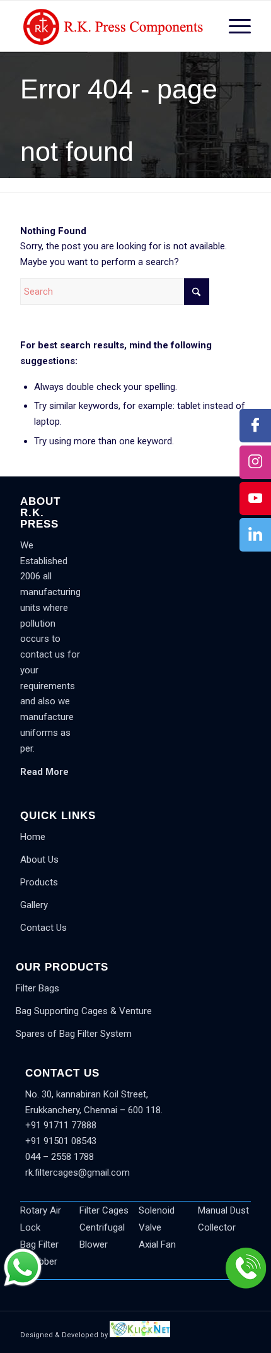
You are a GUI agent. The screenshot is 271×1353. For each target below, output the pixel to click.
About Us (39, 859)
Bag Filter (39, 1244)
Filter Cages (104, 1210)
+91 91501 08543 (60, 1141)
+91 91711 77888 (60, 1125)
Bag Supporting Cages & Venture (84, 1011)
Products (39, 882)
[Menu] (233, 26)
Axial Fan (157, 1244)
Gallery (34, 905)
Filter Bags (37, 988)
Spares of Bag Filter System (74, 1033)
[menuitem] (233, 26)
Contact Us (43, 927)
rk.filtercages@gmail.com (77, 1172)
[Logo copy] (112, 26)
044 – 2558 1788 (59, 1156)
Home (32, 836)
